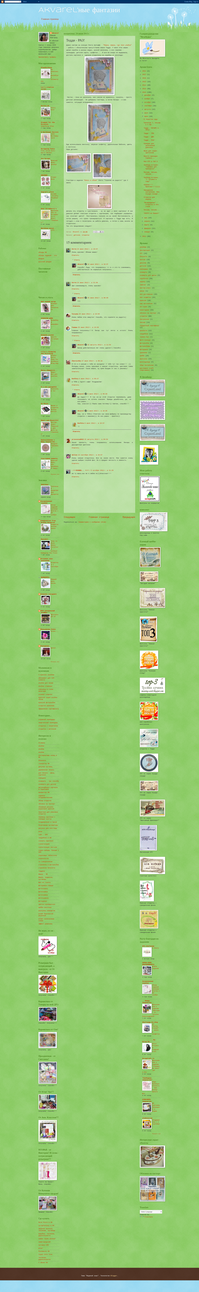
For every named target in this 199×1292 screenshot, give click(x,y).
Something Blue (47, 126)
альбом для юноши (45, 683)
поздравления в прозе (47, 822)
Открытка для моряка (149, 198)
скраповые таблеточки (47, 855)
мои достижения (146, 294)
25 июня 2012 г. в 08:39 (97, 298)
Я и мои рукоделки (49, 387)
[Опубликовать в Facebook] (101, 232)
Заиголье (44, 484)
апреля (147, 221)
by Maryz (44, 404)
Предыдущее (129, 517)
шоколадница (145, 362)
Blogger (114, 1276)
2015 (144, 82)
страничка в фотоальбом (48, 865)
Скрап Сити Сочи (45, 1254)
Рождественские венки (54, 526)
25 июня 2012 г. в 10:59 (89, 314)
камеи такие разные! (47, 1239)
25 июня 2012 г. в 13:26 (88, 327)
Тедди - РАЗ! (149, 140)
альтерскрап (145, 250)
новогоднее (144, 310)
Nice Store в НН (45, 1222)
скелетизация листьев (47, 847)
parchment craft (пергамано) (147, 369)
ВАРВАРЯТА (45, 577)
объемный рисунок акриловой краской (46, 808)
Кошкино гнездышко (49, 594)
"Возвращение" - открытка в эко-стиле (151, 204)
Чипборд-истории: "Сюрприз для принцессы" (151, 167)
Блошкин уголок (47, 335)
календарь (144, 269)
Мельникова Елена (48, 629)
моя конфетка (145, 297)
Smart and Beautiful (49, 420)
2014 (144, 85)
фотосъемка (43, 889)
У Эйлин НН (43, 1263)
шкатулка (143, 359)
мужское (143, 300)
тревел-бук (144, 337)
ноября (147, 99)
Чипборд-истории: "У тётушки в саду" (151, 179)
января (147, 232)
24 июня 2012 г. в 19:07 (87, 249)
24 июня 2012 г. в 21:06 (87, 283)
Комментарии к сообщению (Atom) (92, 522)
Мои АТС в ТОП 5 (151, 161)
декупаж (143, 263)
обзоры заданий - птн (47, 255)
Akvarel (81, 264)
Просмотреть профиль (47, 57)
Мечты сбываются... (49, 370)
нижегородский (44, 1242)
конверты (143, 272)
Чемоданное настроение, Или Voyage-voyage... (152, 192)
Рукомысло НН (44, 1251)
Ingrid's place (47, 192)
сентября (148, 106)
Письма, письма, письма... (151, 173)
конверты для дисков (47, 784)
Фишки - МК (43, 874)
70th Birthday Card (54, 136)
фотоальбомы (145, 346)
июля (146, 113)
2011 (144, 236)
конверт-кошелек (45, 694)
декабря (148, 95)
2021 (144, 71)
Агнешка (41, 743)
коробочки (144, 278)
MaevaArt (44, 539)
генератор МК (44, 764)
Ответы (77, 260)
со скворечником (45, 862)
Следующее (69, 517)
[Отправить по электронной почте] (94, 232)
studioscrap (147, 1118)
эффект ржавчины (45, 924)
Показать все (55, 474)
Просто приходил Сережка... (151, 157)
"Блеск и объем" (90, 180)
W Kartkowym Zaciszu (49, 132)
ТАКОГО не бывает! (151, 213)
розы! (40, 1248)
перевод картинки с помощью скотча (46, 818)
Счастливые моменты (49, 458)
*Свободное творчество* (147, 1079)
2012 (144, 92)
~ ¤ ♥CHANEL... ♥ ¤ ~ (81, 470)
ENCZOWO (44, 175)
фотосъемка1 (43, 898)
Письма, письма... (151, 210)
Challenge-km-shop (150, 1022)
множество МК (44, 792)
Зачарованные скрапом (46, 502)
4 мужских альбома (46, 675)
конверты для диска (148, 275)
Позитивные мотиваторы (48, 825)
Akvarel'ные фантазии (79, 10)
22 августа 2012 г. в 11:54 (99, 345)
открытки (85, 235)
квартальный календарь (48, 723)
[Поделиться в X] (98, 232)
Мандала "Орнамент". (54, 446)
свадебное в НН (44, 838)
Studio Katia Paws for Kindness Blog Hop (54, 359)
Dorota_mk (45, 106)
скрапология (43, 858)
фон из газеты (44, 882)
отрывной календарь (46, 719)
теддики (41, 871)
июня (146, 116)
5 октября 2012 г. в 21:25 (102, 470)
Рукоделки (45, 646)
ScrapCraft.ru (148, 1058)
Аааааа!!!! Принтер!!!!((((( (152, 186)
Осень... (54, 631)
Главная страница (50, 18)
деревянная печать (46, 770)
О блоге (155, 948)
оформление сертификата (48, 709)
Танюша (74, 327)
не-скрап (143, 307)
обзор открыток (44, 801)
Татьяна (75, 314)
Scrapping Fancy (48, 149)
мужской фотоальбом (46, 703)
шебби (142, 356)
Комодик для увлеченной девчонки (149, 145)
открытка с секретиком (48, 726)
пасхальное (144, 319)
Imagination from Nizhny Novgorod (48, 521)
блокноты (42, 760)
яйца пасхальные (147, 365)
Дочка (53, 648)
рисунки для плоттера (47, 828)
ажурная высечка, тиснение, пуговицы (46, 1230)
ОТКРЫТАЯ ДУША (47, 318)
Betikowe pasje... (49, 228)
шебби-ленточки (44, 907)
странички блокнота (46, 868)
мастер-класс (145, 288)
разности (143, 331)
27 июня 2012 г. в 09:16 (92, 361)
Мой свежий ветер (48, 302)
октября (148, 102)
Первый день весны (53, 581)
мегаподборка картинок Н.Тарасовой (48, 788)
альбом (41, 746)
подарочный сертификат (149, 326)
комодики (42, 778)
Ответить (75, 255)
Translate (148, 1217)
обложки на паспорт (46, 804)
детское (77, 235)
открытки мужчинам (46, 706)
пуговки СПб (43, 1245)
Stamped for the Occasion (48, 123)
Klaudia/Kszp (46, 68)
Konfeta (75, 379)
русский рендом (44, 262)
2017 (144, 74)
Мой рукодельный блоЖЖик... (48, 612)
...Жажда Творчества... (148, 1002)
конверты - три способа (48, 781)
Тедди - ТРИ (149, 133)
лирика (142, 282)
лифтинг (143, 285)
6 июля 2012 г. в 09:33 (97, 394)
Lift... (54, 230)
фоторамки (144, 349)
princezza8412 (78, 439)
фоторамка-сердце (45, 885)
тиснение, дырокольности (44, 1259)
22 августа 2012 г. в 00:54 (96, 439)
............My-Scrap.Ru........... (151, 1041)
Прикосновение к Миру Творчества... (49, 441)
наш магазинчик (146, 304)
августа (148, 109)
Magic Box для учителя (54, 374)
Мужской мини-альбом (54, 162)
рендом (41, 259)
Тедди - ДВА (149, 137)
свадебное (144, 334)
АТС (141, 253)
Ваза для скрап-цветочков (151, 152)
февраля (148, 228)
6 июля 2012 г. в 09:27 (89, 379)
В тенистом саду (151, 119)
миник (142, 291)
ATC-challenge (148, 946)
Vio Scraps (45, 159)
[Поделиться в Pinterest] (103, 232)
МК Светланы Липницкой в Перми (156, 1107)
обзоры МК (42, 252)
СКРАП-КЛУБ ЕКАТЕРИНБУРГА (148, 963)
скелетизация (44, 844)
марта (147, 225)
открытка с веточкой (47, 729)
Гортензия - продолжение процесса (54, 490)
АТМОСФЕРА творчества (146, 1100)
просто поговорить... (54, 339)
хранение (143, 353)
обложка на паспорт (148, 313)
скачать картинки (45, 841)
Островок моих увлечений (47, 560)
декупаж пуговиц (45, 767)
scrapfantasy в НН (46, 1225)
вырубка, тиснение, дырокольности (46, 1235)
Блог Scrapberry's (49, 209)
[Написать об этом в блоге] (96, 232)
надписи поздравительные (45, 797)
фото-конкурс (145, 340)
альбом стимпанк (45, 686)
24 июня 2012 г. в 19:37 (97, 264)
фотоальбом (144, 343)
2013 (144, 89)
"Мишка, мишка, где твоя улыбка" (117, 45)
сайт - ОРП (43, 835)
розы (40, 831)
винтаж (142, 260)
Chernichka (76, 361)
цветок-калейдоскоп (46, 904)
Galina (74, 455)
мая (146, 218)
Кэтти (74, 249)
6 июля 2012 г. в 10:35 (97, 411)
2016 (144, 78)
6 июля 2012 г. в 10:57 (94, 423)
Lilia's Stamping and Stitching (48, 352)
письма (142, 322)
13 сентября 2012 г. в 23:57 (90, 455)
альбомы (143, 247)
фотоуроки (42, 901)
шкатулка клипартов (46, 911)
